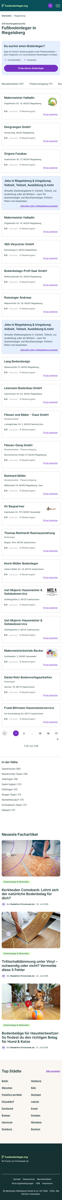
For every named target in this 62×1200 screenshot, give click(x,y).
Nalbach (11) (8, 810)
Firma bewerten (50, 114)
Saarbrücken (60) (11, 768)
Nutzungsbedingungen (23, 1183)
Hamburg (36, 1080)
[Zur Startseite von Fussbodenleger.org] (15, 5)
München (7, 1087)
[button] (50, 5)
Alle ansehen (53, 1071)
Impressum (47, 1183)
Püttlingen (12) (10, 789)
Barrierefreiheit (44, 1179)
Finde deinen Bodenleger (31, 68)
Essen (34, 1108)
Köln (33, 1087)
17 (56, 733)
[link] (31, 106)
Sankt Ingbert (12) (11, 784)
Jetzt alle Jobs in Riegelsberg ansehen (39, 206)
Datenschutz (29, 1179)
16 (48, 733)
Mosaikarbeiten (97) (13, 83)
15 (40, 733)
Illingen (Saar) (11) (11, 794)
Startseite (6, 15)
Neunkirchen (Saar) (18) (15, 773)
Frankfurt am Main (12, 1094)
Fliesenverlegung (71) (40, 83)
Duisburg (7, 1129)
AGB (38, 1183)
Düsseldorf (8, 1101)
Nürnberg (36, 1122)
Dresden (35, 1115)
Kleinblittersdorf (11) (13, 799)
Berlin (5, 1080)
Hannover (7, 1122)
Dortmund (7, 1108)
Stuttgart (36, 1094)
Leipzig (35, 1101)
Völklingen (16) (10, 779)
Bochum (35, 1129)
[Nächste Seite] (57, 739)
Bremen (6, 1115)
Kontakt (17, 1179)
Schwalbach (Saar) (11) (14, 804)
